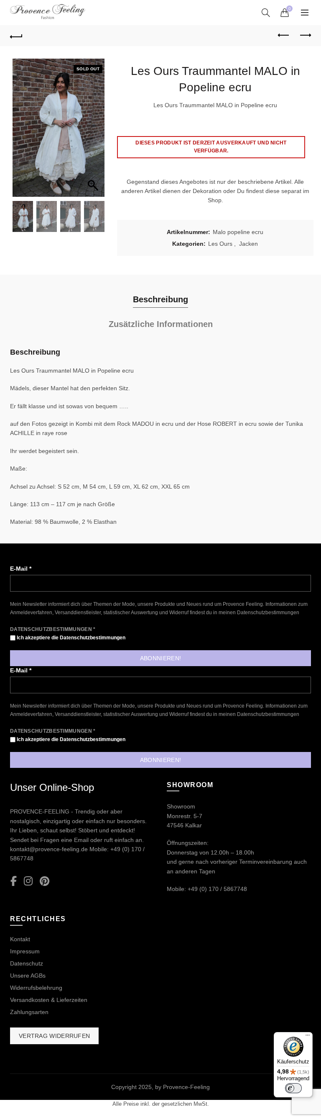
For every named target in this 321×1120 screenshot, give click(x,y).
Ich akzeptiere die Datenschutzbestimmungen (70, 638)
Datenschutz (26, 963)
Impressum (25, 951)
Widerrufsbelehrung (36, 987)
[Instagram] (28, 881)
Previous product (283, 35)
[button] (94, 131)
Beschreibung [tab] (160, 299)
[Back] (16, 35)
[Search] (266, 12)
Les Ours (220, 243)
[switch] (293, 1088)
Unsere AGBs (28, 975)
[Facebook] (13, 881)
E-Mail (20, 568)
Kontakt (20, 939)
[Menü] (308, 1037)
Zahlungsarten (29, 1012)
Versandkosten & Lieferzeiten (48, 999)
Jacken (248, 243)
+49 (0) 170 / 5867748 (217, 889)
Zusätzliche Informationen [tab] (161, 324)
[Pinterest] (44, 881)
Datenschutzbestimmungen (268, 612)
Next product (304, 35)
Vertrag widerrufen (54, 1035)
